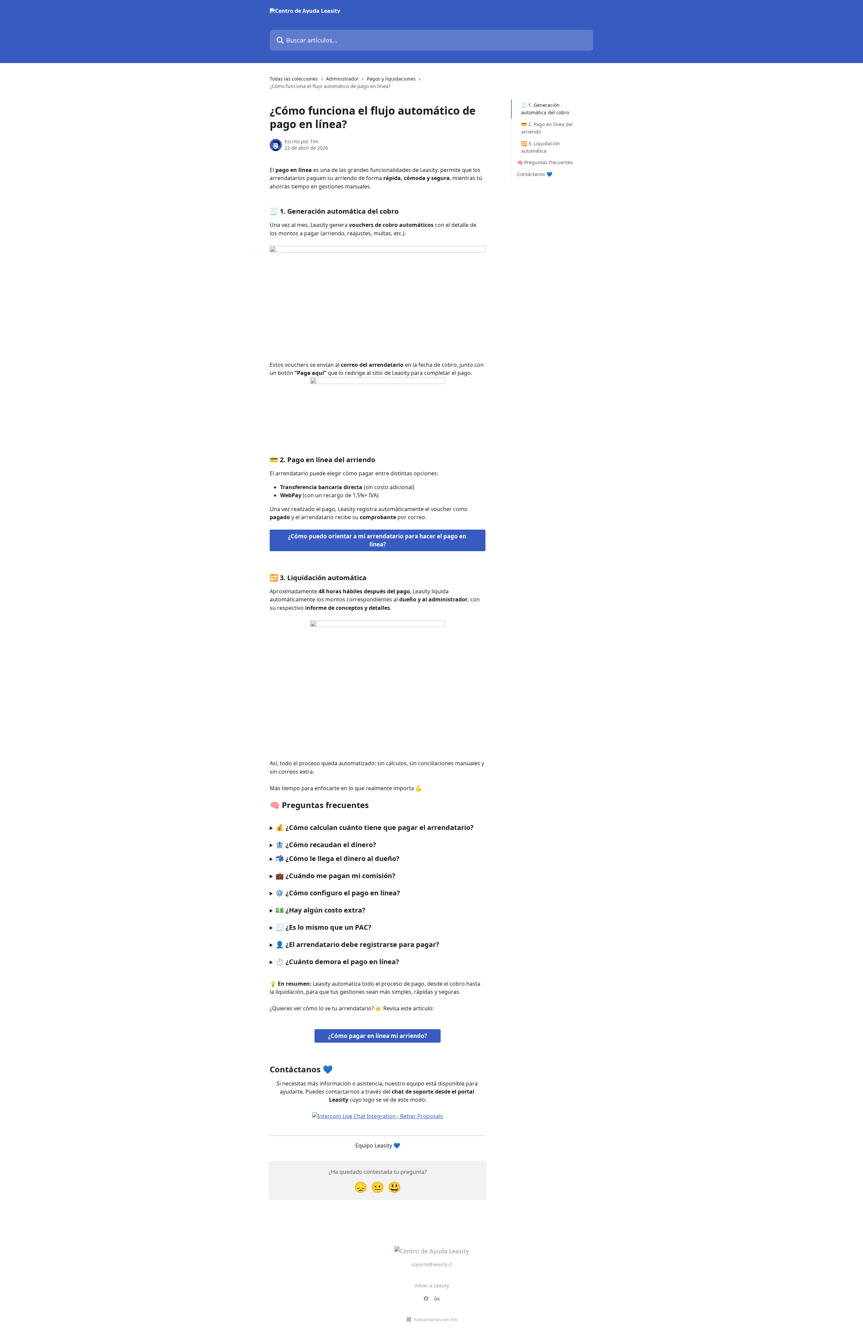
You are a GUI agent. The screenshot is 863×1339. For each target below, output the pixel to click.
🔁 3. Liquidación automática (540, 147)
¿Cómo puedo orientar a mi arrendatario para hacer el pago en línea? (378, 540)
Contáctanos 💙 (534, 174)
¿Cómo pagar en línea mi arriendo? (377, 1036)
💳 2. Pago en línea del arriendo (547, 128)
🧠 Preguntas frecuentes (545, 162)
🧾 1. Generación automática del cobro (545, 109)
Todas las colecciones (294, 79)
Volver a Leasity (431, 1285)
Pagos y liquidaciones (391, 79)
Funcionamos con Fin (435, 1319)
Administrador (342, 79)
